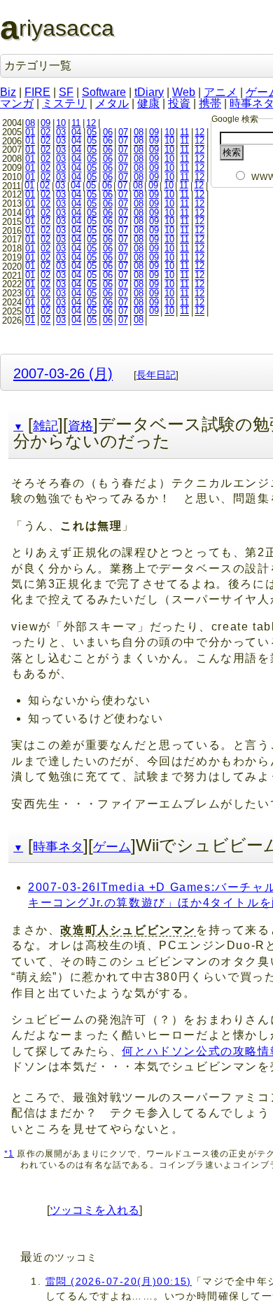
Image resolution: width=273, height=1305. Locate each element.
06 (108, 132)
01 (30, 132)
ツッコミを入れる (94, 1210)
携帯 (210, 103)
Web (183, 92)
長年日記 (156, 374)
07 (123, 132)
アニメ (220, 92)
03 (61, 132)
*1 (9, 1153)
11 (75, 123)
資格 (80, 426)
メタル (112, 103)
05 (92, 132)
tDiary (149, 92)
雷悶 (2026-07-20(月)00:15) (119, 1281)
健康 (148, 103)
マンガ (17, 103)
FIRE (37, 92)
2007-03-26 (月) (63, 373)
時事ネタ (58, 847)
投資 (179, 103)
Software (104, 92)
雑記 (45, 426)
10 (61, 123)
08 (30, 123)
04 (76, 132)
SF (66, 92)
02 (45, 132)
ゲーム (112, 847)
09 (45, 123)
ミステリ (64, 103)
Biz (8, 92)
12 (91, 123)
